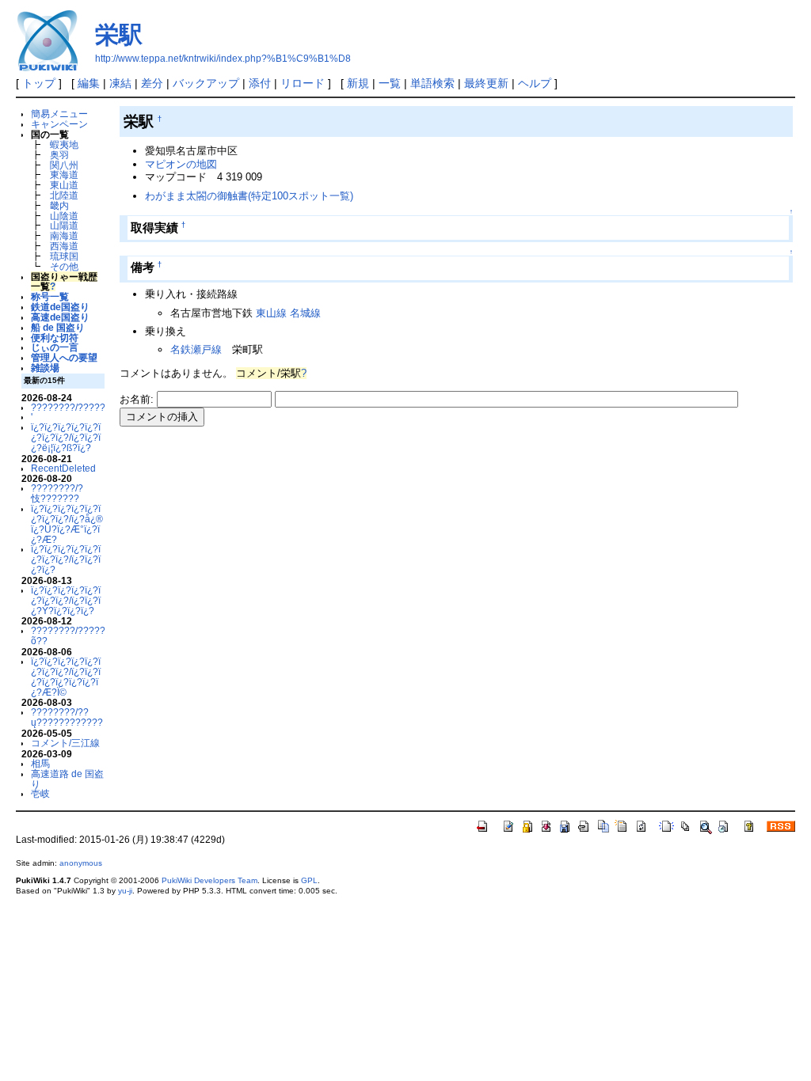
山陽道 (64, 225)
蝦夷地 (64, 144)
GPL (309, 880)
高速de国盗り (60, 317)
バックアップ (206, 83)
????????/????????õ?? (76, 635)
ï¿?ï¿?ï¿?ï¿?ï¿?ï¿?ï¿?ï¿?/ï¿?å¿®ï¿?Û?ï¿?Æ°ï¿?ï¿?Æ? (67, 523)
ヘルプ (534, 83)
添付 (260, 83)
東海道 (64, 174)
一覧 (390, 83)
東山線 (271, 313)
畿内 (59, 205)
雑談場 (45, 367)
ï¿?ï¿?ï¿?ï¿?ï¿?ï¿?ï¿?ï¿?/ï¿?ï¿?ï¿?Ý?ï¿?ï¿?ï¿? (66, 600)
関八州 (64, 165)
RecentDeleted (63, 468)
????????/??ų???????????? (67, 717)
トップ (38, 83)
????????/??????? (73, 407)
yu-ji (125, 890)
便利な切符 (54, 337)
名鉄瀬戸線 (196, 349)
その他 (64, 266)
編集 (89, 83)
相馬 (40, 763)
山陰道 (64, 216)
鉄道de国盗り (60, 307)
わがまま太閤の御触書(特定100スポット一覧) (249, 196)
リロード (302, 83)
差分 (152, 83)
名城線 (305, 313)
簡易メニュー (59, 113)
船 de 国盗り (58, 327)
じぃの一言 (54, 347)
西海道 (64, 246)
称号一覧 (50, 296)
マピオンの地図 (181, 164)
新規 (358, 83)
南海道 (64, 235)
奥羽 (59, 155)
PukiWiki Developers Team (209, 880)
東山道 (64, 185)
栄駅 (119, 34)
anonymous (80, 863)
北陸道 (64, 195)
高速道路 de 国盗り (67, 778)
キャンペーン (59, 124)
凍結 (120, 83)
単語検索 (432, 83)
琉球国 (64, 256)
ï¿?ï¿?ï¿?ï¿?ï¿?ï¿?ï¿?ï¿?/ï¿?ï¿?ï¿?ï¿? (66, 559)
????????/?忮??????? (57, 493)
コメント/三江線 (65, 743)
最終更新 (486, 83)
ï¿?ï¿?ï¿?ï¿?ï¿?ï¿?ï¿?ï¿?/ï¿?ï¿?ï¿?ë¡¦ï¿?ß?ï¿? (66, 437)
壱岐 (40, 793)
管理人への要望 (64, 357)
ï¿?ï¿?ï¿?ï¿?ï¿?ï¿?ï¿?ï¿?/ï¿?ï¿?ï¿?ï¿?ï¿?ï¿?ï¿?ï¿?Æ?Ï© (66, 676)
